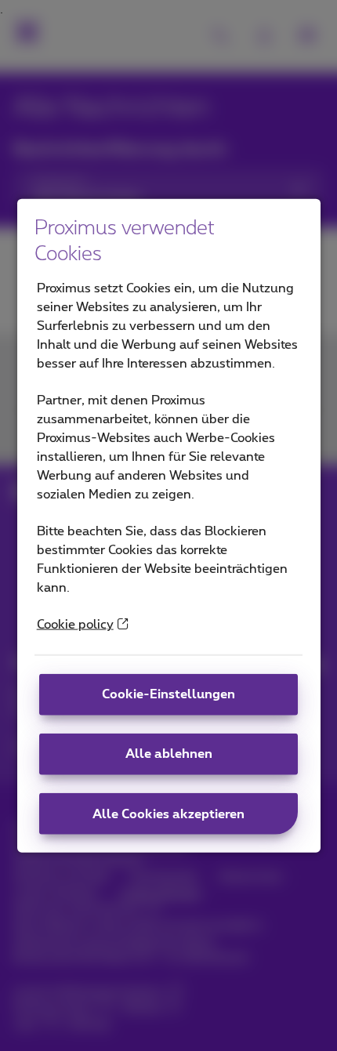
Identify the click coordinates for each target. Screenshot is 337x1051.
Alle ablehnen (168, 754)
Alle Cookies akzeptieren (168, 813)
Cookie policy (75, 624)
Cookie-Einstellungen (168, 694)
